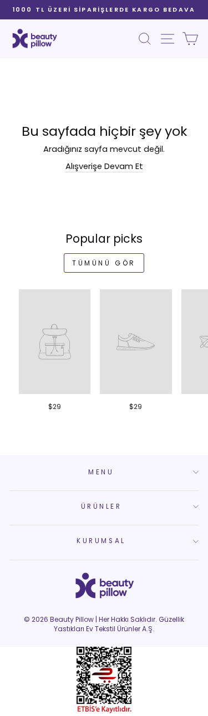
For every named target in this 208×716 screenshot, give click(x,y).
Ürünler (101, 506)
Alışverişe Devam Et (104, 166)
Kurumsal (101, 540)
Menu (101, 472)
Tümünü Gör (104, 263)
